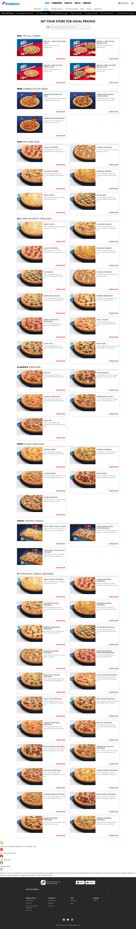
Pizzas (46, 9)
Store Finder (74, 900)
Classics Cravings (76, 13)
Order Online (29, 900)
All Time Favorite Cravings (59, 13)
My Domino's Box (71, 9)
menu (47, 3)
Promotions (57, 3)
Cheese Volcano (57, 9)
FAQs (72, 903)
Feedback (50, 903)
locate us (68, 3)
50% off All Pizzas (8, 13)
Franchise (87, 3)
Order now (60, 59)
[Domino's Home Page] (11, 3)
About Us (95, 900)
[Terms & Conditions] (108, 889)
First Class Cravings (91, 13)
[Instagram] (72, 920)
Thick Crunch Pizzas (106, 13)
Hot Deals (37, 9)
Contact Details (52, 900)
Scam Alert (51, 906)
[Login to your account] (132, 3)
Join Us (78, 3)
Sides (82, 9)
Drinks (89, 9)
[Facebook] (64, 920)
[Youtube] (68, 920)
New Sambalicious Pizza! (25, 13)
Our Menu (29, 903)
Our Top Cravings (41, 13)
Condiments (98, 9)
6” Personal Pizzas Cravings (125, 13)
